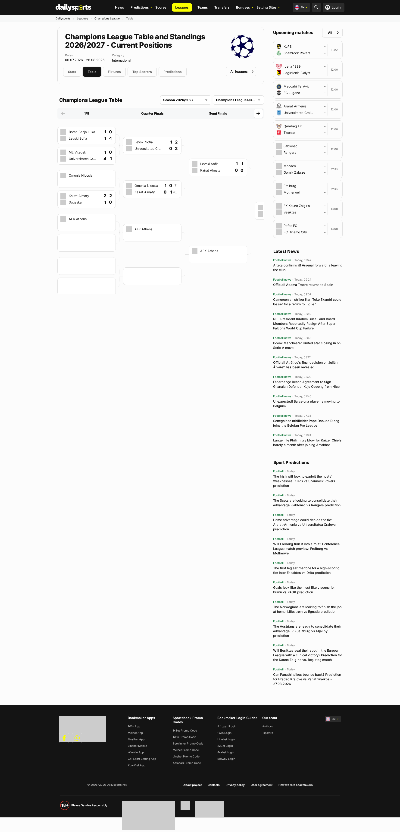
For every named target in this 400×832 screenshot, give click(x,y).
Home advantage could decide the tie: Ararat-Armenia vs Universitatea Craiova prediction (304, 524)
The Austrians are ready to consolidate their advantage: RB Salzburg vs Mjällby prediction (307, 631)
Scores (160, 7)
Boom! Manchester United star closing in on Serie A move (307, 345)
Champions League (107, 18)
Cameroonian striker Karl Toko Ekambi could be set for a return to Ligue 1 (307, 301)
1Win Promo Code (184, 737)
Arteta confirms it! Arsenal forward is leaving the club (308, 267)
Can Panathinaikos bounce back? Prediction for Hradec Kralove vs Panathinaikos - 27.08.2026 (307, 679)
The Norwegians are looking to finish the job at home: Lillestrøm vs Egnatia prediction (307, 609)
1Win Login (224, 733)
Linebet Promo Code (186, 756)
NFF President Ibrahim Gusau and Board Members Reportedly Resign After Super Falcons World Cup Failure (304, 323)
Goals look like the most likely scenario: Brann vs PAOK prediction (303, 589)
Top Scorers (142, 72)
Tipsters (267, 733)
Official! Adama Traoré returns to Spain (303, 285)
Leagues (182, 7)
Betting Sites (266, 7)
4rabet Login (225, 752)
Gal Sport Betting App (142, 758)
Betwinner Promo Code (188, 743)
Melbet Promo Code (186, 750)
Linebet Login (226, 739)
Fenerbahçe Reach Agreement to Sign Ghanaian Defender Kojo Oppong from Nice (306, 384)
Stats (72, 72)
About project (192, 785)
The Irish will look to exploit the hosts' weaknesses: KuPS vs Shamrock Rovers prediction (304, 481)
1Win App (134, 726)
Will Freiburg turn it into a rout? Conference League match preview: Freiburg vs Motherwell (306, 548)
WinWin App (136, 752)
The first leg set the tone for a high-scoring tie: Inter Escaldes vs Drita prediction (306, 570)
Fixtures (114, 72)
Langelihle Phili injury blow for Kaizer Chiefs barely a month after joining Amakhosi (307, 442)
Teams (202, 7)
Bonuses (243, 7)
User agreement (261, 785)
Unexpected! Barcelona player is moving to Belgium (306, 403)
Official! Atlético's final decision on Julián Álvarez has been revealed (305, 364)
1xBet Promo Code (185, 730)
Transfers (222, 7)
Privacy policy (235, 785)
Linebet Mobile (137, 746)
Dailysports (63, 18)
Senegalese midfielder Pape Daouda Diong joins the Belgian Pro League (306, 423)
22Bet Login (225, 746)
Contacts (214, 785)
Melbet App (135, 733)
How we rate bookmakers (295, 785)
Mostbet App (136, 739)
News (119, 7)
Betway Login (226, 758)
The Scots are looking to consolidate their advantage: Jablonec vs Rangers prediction (307, 502)
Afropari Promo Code (187, 763)
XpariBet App (136, 765)
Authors (267, 726)
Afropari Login (226, 726)
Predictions (140, 7)
